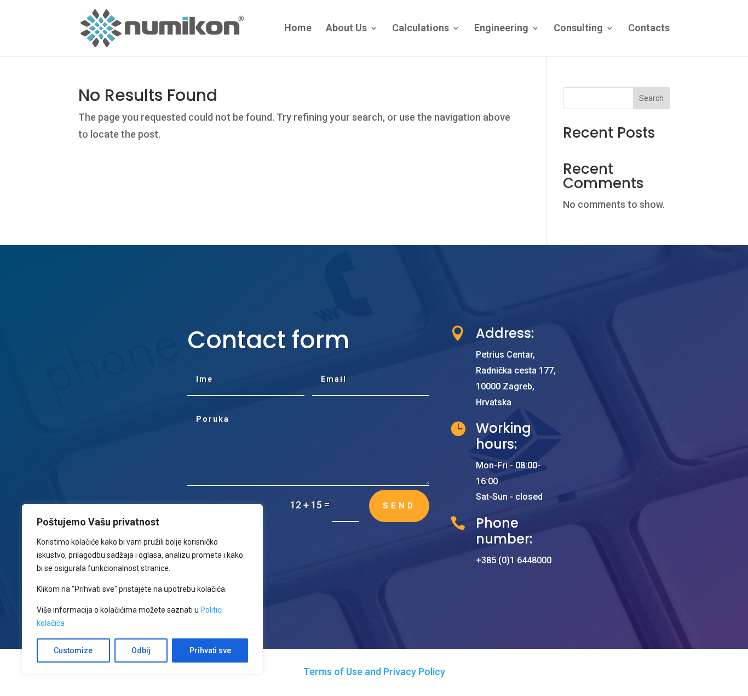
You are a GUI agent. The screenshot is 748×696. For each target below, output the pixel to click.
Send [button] (399, 506)
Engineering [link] (501, 28)
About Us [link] (346, 28)
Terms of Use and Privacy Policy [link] (374, 671)
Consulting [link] (578, 28)
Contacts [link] (649, 28)
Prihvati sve (210, 650)
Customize (73, 650)
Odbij (141, 650)
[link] (163, 27)
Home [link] (298, 28)
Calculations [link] (420, 28)
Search (651, 98)
